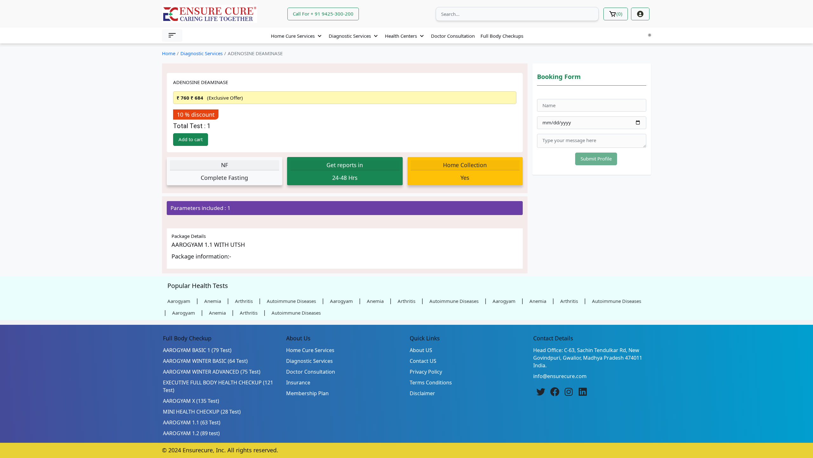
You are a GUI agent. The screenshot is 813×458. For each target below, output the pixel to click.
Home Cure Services (293, 36)
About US (421, 350)
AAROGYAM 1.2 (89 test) (191, 433)
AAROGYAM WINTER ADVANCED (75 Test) (211, 371)
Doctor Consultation (453, 36)
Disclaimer (422, 393)
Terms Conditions (431, 382)
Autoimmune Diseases (291, 301)
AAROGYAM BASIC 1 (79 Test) (197, 350)
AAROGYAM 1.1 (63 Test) (191, 422)
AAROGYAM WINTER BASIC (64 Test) (205, 360)
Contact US (423, 360)
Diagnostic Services (350, 36)
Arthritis (244, 301)
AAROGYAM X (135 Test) (191, 400)
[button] (172, 35)
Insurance (298, 382)
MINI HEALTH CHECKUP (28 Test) (202, 411)
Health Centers (401, 36)
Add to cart (190, 139)
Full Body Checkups (501, 36)
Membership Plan (307, 393)
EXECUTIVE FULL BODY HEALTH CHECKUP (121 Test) (218, 386)
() (619, 13)
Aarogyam (178, 301)
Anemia (212, 301)
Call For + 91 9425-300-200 (323, 13)
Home (168, 53)
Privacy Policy (426, 371)
